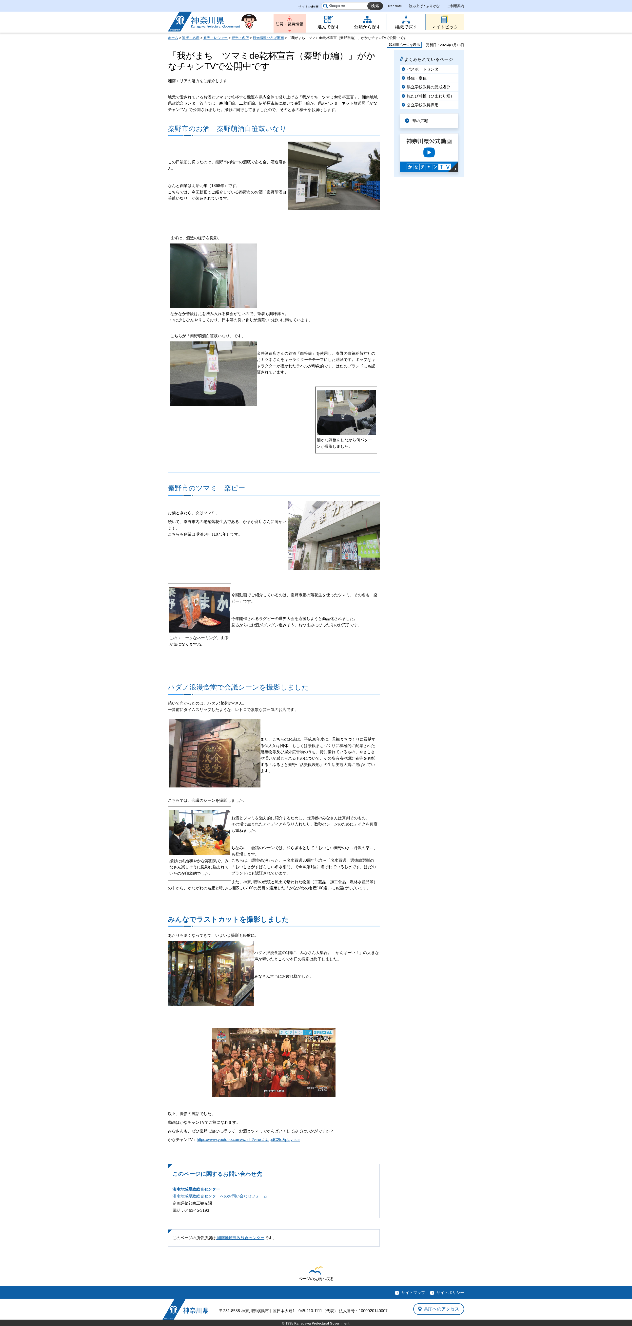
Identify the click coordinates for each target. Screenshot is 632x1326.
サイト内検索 (308, 7)
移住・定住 (417, 78)
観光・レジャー (215, 38)
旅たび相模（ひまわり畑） (430, 96)
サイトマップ (413, 1292)
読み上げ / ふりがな (424, 6)
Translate (394, 6)
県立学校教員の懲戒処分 (428, 87)
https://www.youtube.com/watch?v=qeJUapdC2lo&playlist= (248, 1140)
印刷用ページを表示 (404, 45)
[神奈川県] (185, 1309)
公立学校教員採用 (422, 105)
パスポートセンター (424, 69)
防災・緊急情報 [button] (289, 24)
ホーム (173, 38)
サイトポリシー (450, 1292)
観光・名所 (240, 38)
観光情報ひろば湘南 (268, 38)
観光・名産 (190, 38)
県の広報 (420, 121)
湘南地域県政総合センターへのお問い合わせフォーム (220, 1196)
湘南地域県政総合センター (196, 1189)
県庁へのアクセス (441, 1309)
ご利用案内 (455, 6)
